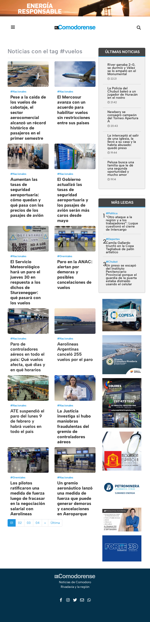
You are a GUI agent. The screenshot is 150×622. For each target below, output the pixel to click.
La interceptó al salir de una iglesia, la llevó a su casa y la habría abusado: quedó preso (123, 141)
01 (11, 523)
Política (112, 213)
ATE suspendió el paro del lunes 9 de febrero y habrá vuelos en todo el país (27, 421)
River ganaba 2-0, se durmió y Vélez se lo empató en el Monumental (121, 69)
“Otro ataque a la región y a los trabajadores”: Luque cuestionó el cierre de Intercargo (122, 223)
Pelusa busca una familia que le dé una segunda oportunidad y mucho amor (120, 168)
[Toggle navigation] (13, 27)
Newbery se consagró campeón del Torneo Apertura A (122, 116)
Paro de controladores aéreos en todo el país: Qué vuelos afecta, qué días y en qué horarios (27, 356)
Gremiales (66, 256)
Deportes (114, 239)
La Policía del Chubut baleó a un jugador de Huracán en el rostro (122, 93)
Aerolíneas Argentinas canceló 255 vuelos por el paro (75, 351)
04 (37, 523)
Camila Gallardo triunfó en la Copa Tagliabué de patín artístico (120, 247)
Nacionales (19, 91)
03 (29, 523)
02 (20, 523)
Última (55, 523)
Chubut (113, 261)
